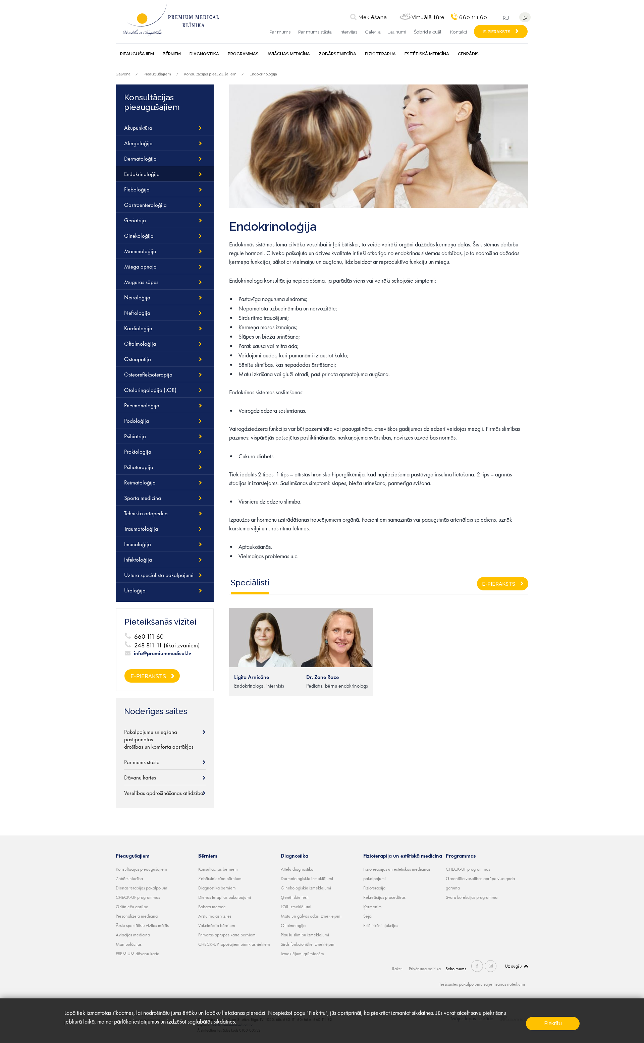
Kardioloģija (138, 328)
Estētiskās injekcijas (380, 925)
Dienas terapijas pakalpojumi (142, 888)
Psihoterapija (138, 467)
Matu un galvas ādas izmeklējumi (311, 916)
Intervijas (348, 32)
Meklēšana (373, 17)
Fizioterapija (380, 53)
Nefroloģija (137, 312)
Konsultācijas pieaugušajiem (210, 74)
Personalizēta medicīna (137, 916)
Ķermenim (372, 907)
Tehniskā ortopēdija (146, 513)
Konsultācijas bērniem (218, 869)
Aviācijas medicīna (288, 53)
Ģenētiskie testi (295, 897)
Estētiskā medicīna (427, 53)
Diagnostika (204, 53)
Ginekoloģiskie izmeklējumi (306, 888)
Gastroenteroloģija (145, 205)
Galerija (373, 32)
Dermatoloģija (140, 158)
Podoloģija (136, 420)
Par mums (279, 32)
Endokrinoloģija (263, 74)
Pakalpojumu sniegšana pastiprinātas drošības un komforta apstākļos (159, 739)
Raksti (397, 969)
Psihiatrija (135, 436)
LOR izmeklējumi (296, 907)
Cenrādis (468, 53)
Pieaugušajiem (137, 53)
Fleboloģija (137, 189)
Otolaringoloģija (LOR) (150, 390)
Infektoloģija (138, 559)
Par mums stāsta (315, 32)
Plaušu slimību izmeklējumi (305, 935)
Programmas (243, 53)
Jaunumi (397, 32)
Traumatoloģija (141, 528)
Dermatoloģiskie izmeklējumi (307, 878)
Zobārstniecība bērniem (219, 878)
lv (525, 18)
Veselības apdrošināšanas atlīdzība (163, 793)
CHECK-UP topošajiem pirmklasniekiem (234, 944)
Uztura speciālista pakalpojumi (159, 575)
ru (506, 18)
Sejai (367, 916)
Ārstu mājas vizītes (214, 916)
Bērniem (172, 53)
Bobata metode (212, 907)
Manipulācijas (129, 944)
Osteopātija (137, 359)
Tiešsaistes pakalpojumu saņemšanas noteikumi (482, 984)
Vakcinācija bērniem (216, 925)
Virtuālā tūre (428, 17)
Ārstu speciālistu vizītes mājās (142, 925)
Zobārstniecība (337, 53)
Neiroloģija (137, 297)
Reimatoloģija (140, 482)
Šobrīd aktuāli (428, 32)
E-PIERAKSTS (497, 31)
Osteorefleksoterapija (148, 374)
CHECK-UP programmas (138, 897)
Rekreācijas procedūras (384, 897)
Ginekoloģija (139, 235)
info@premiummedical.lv (162, 653)
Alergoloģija (138, 143)
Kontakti (458, 32)
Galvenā (123, 74)
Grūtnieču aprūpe (132, 907)
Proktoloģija (137, 451)
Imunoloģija (137, 544)
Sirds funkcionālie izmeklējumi (308, 944)
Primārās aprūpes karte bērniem (227, 935)
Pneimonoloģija (141, 405)
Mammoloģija (140, 251)
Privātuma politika (425, 969)
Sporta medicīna (142, 498)
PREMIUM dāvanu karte (137, 953)
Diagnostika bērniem (217, 888)
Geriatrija (135, 220)
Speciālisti (250, 582)
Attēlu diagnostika (297, 869)
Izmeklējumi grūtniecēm (302, 953)
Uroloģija (135, 590)
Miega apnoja (140, 266)
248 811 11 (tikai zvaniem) (167, 645)
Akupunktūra (138, 127)
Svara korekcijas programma (471, 897)
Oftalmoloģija (140, 343)
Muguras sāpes (141, 282)
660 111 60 (473, 17)
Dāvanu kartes (140, 777)
